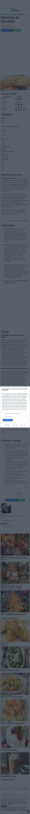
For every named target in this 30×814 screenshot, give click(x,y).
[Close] (27, 389)
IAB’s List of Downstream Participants (16, 409)
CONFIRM (8, 420)
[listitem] (15, 413)
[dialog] (15, 407)
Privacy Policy (23, 425)
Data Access (15, 425)
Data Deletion (7, 425)
